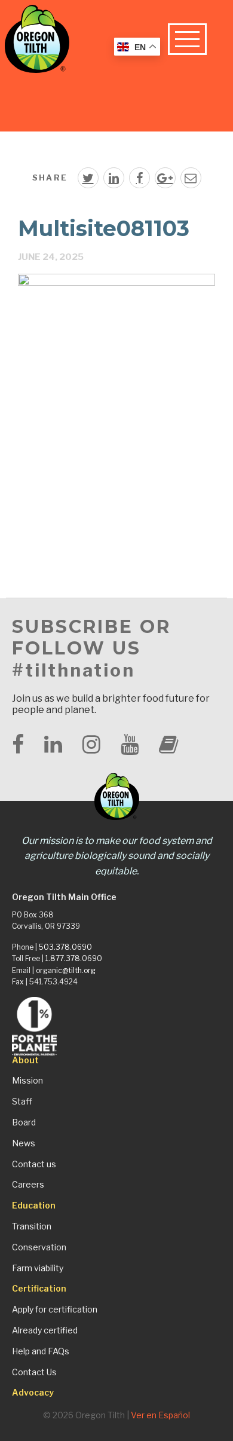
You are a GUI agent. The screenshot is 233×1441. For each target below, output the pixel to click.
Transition (31, 1226)
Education (34, 1205)
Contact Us (34, 1372)
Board (24, 1122)
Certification (39, 1288)
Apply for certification (54, 1309)
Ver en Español (160, 1415)
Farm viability (37, 1268)
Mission (27, 1080)
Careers (28, 1184)
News (23, 1143)
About (25, 1060)
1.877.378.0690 (73, 958)
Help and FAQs (40, 1351)
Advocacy (33, 1392)
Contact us (34, 1164)
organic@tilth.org (66, 970)
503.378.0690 (65, 947)
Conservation (39, 1247)
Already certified (45, 1330)
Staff (22, 1101)
